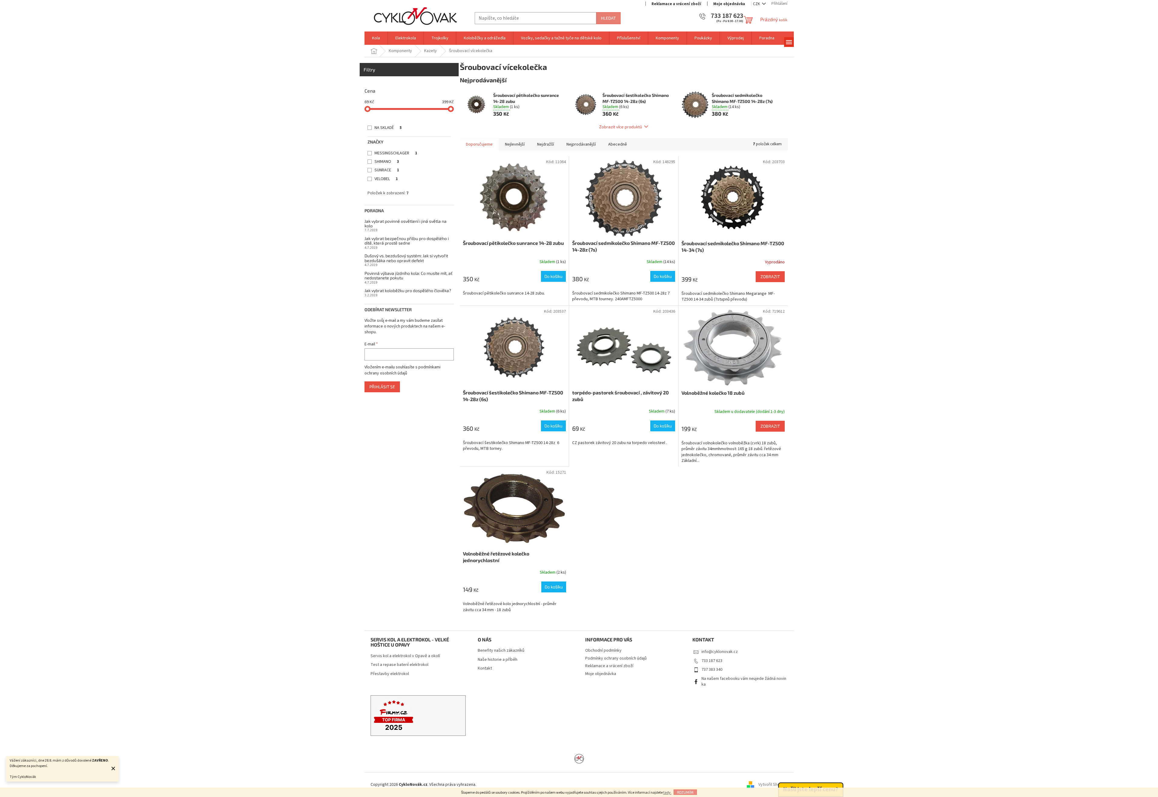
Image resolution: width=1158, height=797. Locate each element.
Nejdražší (545, 144)
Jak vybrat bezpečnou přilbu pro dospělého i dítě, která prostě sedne (407, 240)
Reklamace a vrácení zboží (676, 4)
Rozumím (685, 792)
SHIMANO (386, 162)
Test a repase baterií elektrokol (399, 665)
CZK (757, 4)
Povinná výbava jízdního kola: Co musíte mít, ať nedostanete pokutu (408, 275)
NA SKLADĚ (388, 128)
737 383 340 (711, 670)
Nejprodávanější (581, 144)
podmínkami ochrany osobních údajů (402, 370)
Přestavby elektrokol (390, 674)
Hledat (608, 18)
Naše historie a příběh (497, 660)
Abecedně (617, 144)
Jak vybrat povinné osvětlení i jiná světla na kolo (406, 223)
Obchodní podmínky (603, 650)
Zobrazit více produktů (620, 126)
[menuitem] (376, 38)
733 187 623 (711, 661)
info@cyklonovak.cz (719, 652)
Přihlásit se (382, 386)
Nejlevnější (515, 144)
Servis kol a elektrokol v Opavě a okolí (405, 656)
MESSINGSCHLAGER (395, 153)
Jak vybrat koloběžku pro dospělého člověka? (408, 290)
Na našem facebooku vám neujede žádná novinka (743, 681)
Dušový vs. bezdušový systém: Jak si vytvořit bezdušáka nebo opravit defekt (406, 258)
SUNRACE (386, 170)
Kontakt (485, 668)
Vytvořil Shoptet (773, 785)
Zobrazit (770, 276)
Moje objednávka (729, 4)
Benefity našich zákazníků (501, 651)
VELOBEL (386, 179)
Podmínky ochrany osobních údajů (616, 658)
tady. (667, 792)
